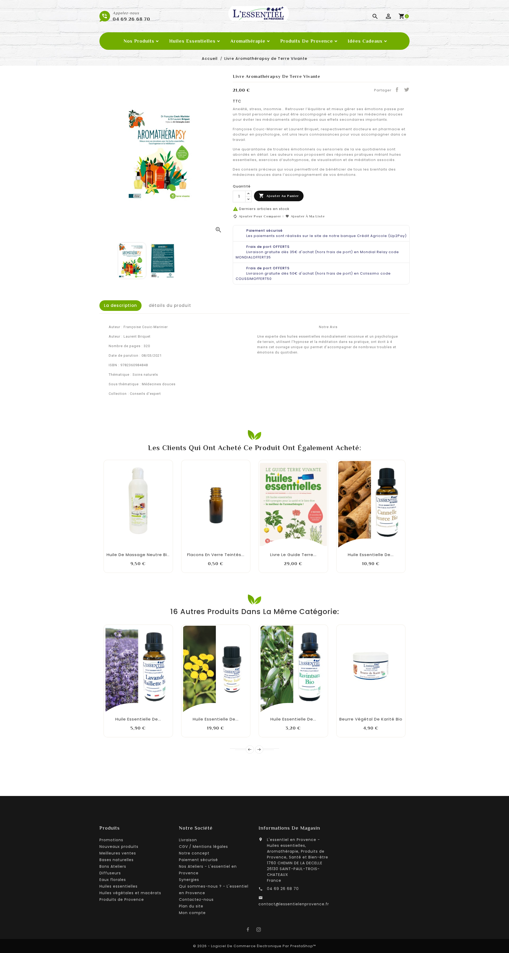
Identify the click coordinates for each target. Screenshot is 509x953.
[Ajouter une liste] (132, 541)
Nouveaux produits (118, 846)
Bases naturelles (116, 859)
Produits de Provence (121, 899)
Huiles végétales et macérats (130, 893)
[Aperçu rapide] (155, 544)
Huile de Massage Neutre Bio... (140, 554)
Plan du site (191, 906)
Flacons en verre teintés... (215, 554)
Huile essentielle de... (371, 554)
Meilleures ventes (117, 853)
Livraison (188, 840)
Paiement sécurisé (198, 859)
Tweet (406, 89)
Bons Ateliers (112, 866)
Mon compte (192, 912)
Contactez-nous (196, 899)
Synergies (189, 879)
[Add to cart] (120, 544)
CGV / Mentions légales (203, 846)
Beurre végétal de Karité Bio (370, 719)
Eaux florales (112, 879)
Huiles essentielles (118, 886)
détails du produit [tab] (170, 305)
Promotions (111, 840)
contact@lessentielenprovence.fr (293, 904)
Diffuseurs (110, 873)
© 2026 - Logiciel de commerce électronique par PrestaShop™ (254, 945)
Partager (397, 89)
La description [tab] (120, 305)
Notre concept (194, 853)
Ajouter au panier (279, 195)
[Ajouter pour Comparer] (144, 541)
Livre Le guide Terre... (293, 554)
